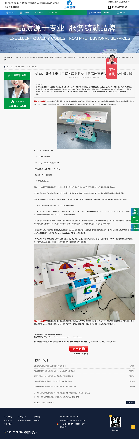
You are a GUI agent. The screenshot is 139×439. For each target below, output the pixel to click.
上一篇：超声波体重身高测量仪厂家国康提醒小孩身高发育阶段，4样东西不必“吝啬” (62, 393)
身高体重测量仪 (96, 12)
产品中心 (26, 12)
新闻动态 (54, 12)
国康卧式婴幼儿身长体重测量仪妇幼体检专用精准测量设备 (53, 376)
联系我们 (122, 12)
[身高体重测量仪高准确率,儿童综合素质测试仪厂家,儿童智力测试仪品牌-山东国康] (69, 5)
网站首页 (11, 12)
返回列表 (130, 403)
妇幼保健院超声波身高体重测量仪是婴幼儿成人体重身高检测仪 (55, 386)
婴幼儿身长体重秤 (48, 403)
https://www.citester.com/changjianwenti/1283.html (63, 337)
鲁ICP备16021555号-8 (77, 420)
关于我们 (108, 12)
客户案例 (40, 12)
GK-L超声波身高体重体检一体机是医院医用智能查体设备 (53, 381)
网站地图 (63, 427)
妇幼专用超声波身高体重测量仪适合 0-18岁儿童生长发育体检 (54, 371)
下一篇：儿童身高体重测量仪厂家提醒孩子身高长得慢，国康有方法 (56, 397)
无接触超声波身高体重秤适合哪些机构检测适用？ (50, 366)
